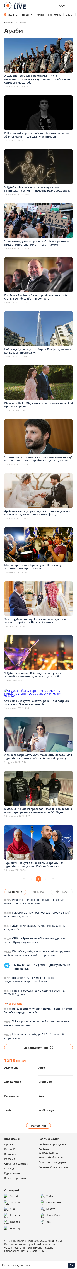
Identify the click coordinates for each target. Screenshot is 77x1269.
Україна (13, 14)
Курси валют (12, 1173)
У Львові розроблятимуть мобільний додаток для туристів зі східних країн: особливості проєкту (38, 756)
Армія (40, 14)
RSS (48, 1221)
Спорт (69, 14)
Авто (41, 1067)
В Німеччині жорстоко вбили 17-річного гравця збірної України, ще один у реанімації (36, 134)
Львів (8, 1110)
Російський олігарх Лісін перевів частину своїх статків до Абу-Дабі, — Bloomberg (35, 296)
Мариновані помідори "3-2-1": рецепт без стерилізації (35, 1036)
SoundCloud (53, 1215)
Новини (27, 14)
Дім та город (12, 1082)
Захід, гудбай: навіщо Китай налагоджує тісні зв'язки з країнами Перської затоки (35, 620)
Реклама (9, 1158)
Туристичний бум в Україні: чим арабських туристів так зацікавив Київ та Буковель (33, 864)
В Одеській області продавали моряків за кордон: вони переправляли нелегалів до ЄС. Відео (38, 810)
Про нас (9, 1144)
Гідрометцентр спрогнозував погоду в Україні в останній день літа (38, 914)
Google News (54, 1202)
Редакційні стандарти (52, 1162)
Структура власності (17, 1163)
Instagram (16, 1215)
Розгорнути (38, 1125)
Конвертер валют (15, 1178)
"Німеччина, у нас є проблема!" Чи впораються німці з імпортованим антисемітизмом (36, 242)
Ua (61, 5)
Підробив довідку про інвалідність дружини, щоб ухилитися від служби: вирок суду (37, 953)
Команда (9, 1168)
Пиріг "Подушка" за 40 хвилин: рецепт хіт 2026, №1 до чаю (35, 992)
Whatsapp (16, 1228)
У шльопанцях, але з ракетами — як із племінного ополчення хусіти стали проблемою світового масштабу (37, 79)
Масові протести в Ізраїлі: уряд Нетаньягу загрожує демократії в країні (32, 566)
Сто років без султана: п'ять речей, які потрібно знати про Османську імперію (37, 702)
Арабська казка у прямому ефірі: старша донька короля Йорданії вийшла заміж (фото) (37, 512)
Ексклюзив (11, 1096)
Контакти (10, 1154)
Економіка (54, 14)
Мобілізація (46, 1110)
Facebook (15, 1221)
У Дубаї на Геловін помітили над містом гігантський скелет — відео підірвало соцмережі (37, 188)
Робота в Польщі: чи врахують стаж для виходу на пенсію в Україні (34, 901)
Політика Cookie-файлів (53, 1167)
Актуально (11, 1067)
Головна (8, 22)
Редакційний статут (50, 1157)
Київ (41, 1096)
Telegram (15, 1202)
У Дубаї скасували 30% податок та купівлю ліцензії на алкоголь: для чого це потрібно (33, 674)
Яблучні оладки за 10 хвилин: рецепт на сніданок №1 (34, 927)
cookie (27, 1265)
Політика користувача (52, 1144)
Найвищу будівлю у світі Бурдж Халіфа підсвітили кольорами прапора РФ (37, 350)
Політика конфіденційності (49, 1150)
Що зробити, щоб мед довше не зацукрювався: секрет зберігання (29, 979)
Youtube (15, 1196)
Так (71, 1265)
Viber (13, 1209)
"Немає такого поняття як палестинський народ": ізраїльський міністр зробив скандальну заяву (38, 458)
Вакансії (9, 1149)
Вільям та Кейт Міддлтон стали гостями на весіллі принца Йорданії (38, 404)
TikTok (50, 1196)
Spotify (50, 1209)
